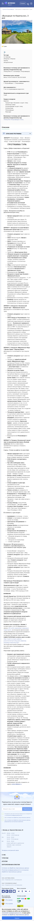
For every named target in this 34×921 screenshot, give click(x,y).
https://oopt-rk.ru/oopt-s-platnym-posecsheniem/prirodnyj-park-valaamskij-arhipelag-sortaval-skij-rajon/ (15, 640)
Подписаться (27, 809)
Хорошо (17, 918)
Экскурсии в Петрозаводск (7, 9)
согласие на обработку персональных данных (15, 914)
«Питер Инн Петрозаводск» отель (13, 119)
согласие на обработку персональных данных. (19, 817)
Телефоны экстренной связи (10, 850)
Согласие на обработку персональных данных (15, 868)
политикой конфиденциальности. (13, 815)
